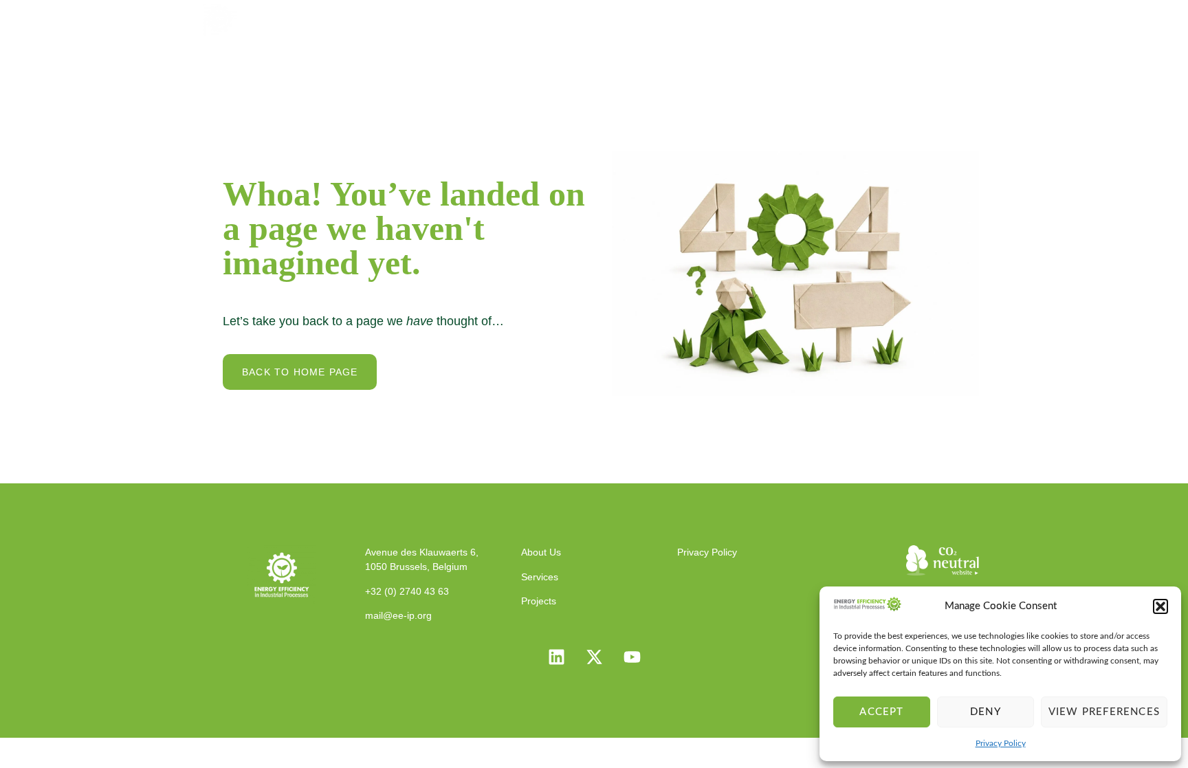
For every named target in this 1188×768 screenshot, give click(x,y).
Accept (881, 712)
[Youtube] (632, 657)
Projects (763, 17)
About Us (610, 17)
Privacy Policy (1001, 743)
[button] (1160, 606)
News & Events (857, 17)
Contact (950, 17)
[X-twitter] (594, 657)
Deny (985, 712)
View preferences (1104, 712)
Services (688, 17)
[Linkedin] (556, 657)
